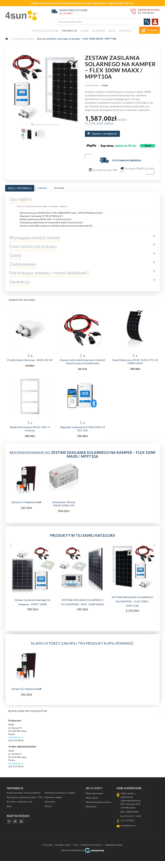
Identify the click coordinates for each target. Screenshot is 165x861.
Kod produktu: (92, 85)
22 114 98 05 (146, 12)
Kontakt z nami (62, 845)
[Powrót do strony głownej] (6, 39)
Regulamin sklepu (53, 797)
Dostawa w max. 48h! (105, 169)
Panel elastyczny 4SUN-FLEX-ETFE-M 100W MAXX (135, 361)
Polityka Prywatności (91, 845)
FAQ (75, 845)
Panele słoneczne (45, 30)
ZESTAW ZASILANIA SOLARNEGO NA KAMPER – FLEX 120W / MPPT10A (132, 601)
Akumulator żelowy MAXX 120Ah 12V (63, 504)
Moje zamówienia (94, 793)
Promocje (69, 30)
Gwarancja (50, 801)
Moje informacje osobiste (98, 802)
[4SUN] (21, 15)
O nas (84, 30)
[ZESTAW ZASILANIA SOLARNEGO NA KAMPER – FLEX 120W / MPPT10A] (132, 567)
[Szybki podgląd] (29, 328)
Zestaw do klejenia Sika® (26, 502)
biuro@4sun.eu (16, 737)
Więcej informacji (20, 188)
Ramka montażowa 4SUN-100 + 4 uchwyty (30, 428)
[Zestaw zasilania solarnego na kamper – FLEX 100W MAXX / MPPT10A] (26, 134)
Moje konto (94, 788)
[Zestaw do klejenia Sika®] (26, 665)
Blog (112, 30)
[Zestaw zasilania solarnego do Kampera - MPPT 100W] (32, 568)
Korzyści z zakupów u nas (19, 801)
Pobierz (42, 188)
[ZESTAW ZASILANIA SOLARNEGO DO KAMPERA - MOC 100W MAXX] (82, 568)
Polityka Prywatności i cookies (60, 792)
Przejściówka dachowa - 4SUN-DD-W (30, 359)
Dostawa (98, 30)
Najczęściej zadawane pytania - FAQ (25, 797)
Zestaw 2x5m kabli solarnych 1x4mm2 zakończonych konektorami (82, 361)
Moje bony (91, 806)
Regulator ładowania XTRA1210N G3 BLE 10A (82, 428)
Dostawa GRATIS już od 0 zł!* (137, 170)
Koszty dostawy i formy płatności (23, 792)
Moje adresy (92, 797)
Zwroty (48, 806)
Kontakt (125, 30)
